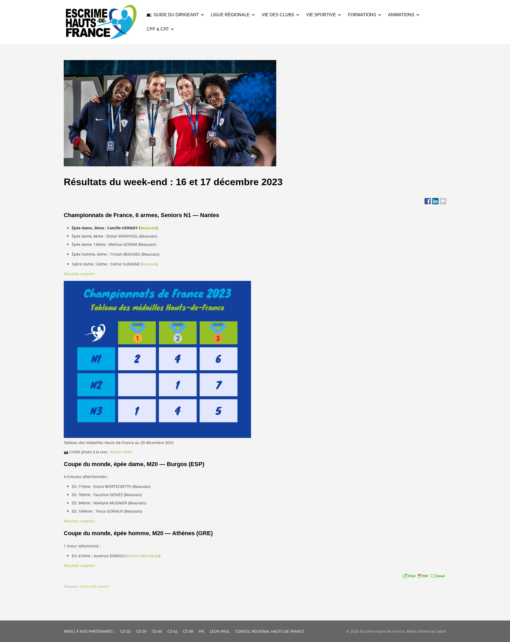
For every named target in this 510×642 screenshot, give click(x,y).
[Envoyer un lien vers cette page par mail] (443, 201)
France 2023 (88, 586)
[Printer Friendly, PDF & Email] (423, 576)
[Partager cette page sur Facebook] (427, 201)
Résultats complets (79, 273)
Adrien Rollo (121, 451)
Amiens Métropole (142, 555)
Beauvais (148, 227)
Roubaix (149, 264)
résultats (103, 586)
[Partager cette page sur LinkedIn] (435, 201)
